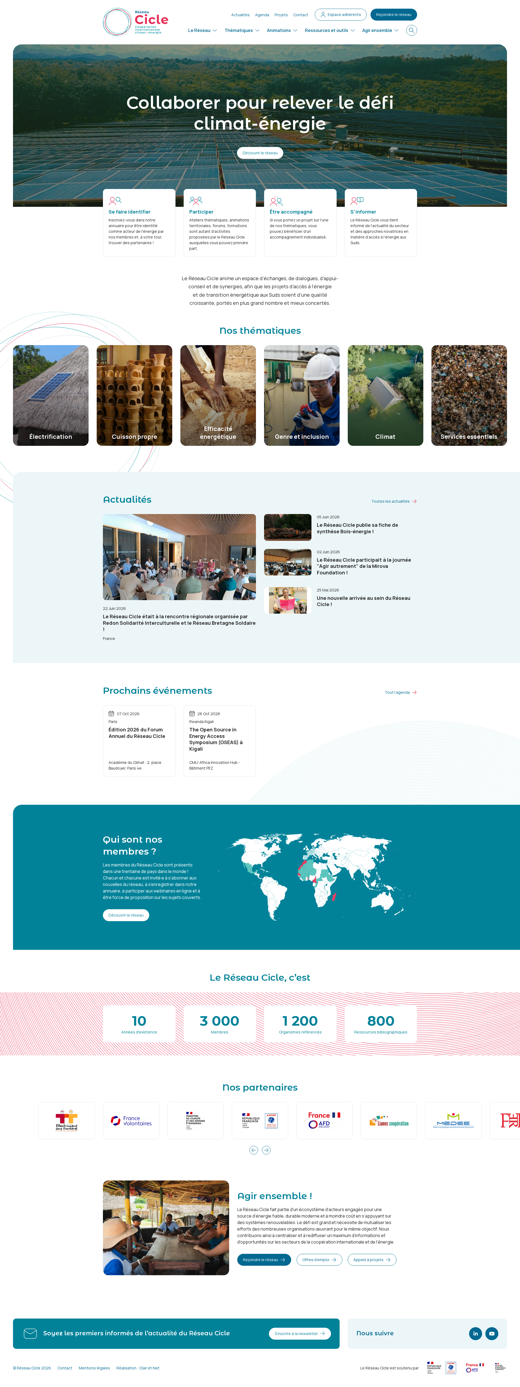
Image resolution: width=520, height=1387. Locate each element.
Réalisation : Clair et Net (138, 1367)
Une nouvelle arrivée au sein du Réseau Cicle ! (363, 601)
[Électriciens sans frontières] (66, 1121)
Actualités (240, 14)
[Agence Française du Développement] (324, 1121)
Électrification (50, 437)
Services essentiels (469, 437)
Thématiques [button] (239, 30)
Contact (300, 14)
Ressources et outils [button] (326, 30)
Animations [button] (279, 30)
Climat (385, 437)
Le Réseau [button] (199, 30)
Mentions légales (94, 1367)
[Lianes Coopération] (389, 1121)
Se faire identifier (130, 211)
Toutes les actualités (390, 501)
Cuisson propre (134, 437)
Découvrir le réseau (260, 152)
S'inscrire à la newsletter (296, 1333)
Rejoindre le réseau (393, 14)
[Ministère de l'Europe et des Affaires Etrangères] (195, 1121)
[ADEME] (260, 1121)
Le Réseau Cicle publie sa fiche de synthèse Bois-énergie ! (357, 528)
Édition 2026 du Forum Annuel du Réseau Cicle (137, 732)
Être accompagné (291, 211)
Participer (201, 211)
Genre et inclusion (302, 437)
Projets (281, 14)
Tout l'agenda (397, 692)
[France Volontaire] (131, 1121)
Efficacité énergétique (218, 433)
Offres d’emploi (315, 1259)
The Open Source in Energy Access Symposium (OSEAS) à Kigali (216, 739)
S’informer (363, 211)
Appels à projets (368, 1259)
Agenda (262, 14)
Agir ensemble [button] (377, 30)
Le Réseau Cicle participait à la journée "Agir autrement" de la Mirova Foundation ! (364, 566)
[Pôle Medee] (453, 1121)
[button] (253, 1150)
